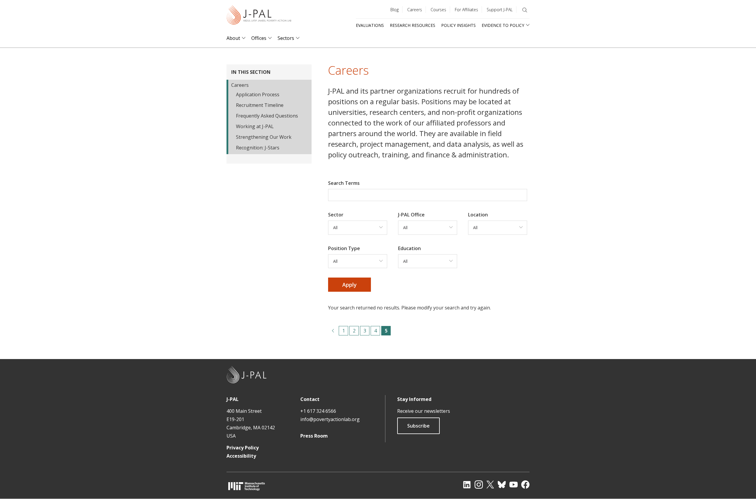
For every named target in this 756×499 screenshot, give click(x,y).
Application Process (257, 94)
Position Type (344, 248)
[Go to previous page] (333, 330)
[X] (490, 484)
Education (409, 248)
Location (478, 214)
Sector (335, 214)
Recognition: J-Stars (257, 147)
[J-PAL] (259, 16)
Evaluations (370, 25)
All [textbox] (335, 227)
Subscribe (418, 426)
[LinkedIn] (467, 484)
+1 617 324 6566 (318, 411)
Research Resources (412, 25)
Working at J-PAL (255, 126)
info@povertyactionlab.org (330, 419)
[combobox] (357, 228)
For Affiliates (466, 9)
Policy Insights (458, 25)
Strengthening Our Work (263, 137)
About (233, 38)
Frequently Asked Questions (267, 115)
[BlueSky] (502, 484)
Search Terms (344, 183)
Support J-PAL (500, 9)
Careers (414, 9)
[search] (524, 10)
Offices (258, 38)
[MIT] (247, 486)
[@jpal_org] (479, 484)
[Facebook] (525, 484)
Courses (438, 9)
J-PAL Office (411, 214)
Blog (394, 9)
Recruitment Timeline (260, 105)
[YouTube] (513, 484)
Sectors (286, 38)
